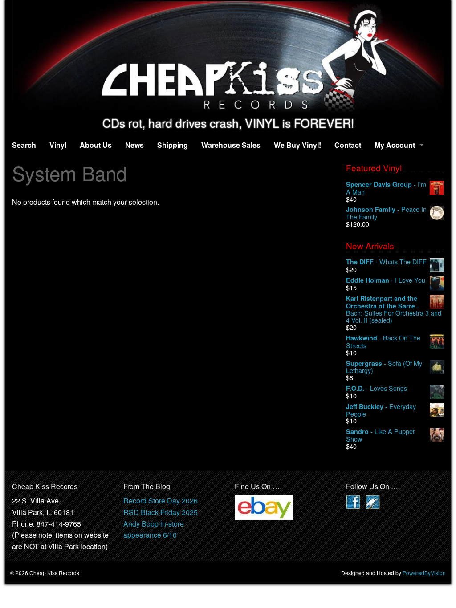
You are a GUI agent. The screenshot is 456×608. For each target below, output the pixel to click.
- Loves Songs (376, 388)
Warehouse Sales (231, 145)
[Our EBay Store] (264, 507)
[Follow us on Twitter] (373, 501)
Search (24, 145)
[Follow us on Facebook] (353, 501)
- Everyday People (381, 410)
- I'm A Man (386, 188)
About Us (96, 145)
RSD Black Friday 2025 (160, 512)
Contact (347, 145)
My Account (395, 145)
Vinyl (57, 145)
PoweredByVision (424, 572)
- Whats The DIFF (386, 262)
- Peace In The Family (386, 213)
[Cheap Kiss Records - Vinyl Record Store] (228, 58)
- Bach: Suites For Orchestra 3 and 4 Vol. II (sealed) (393, 309)
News (134, 145)
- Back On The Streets (383, 341)
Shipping (172, 145)
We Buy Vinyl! (297, 145)
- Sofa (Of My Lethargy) (384, 367)
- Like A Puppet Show (380, 435)
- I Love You (385, 280)
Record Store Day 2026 (160, 500)
